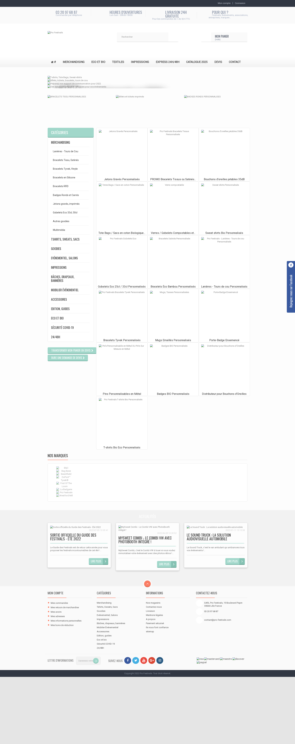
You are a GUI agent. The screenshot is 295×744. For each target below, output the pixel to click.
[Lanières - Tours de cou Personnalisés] (224, 260)
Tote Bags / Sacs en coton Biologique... (122, 233)
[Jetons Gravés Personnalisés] (121, 153)
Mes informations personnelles (66, 620)
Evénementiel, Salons (64, 258)
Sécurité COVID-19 (62, 327)
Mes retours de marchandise (65, 607)
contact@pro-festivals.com (217, 620)
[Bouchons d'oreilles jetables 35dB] (224, 153)
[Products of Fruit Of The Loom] (147, 485)
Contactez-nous (154, 607)
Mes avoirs (56, 612)
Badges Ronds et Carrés (66, 195)
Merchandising (60, 142)
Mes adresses (58, 616)
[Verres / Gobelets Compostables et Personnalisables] (173, 206)
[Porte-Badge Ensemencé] (224, 314)
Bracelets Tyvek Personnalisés (122, 340)
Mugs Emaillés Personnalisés (173, 340)
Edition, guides (60, 308)
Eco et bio (57, 318)
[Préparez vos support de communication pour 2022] (74, 83)
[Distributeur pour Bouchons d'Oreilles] (224, 367)
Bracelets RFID (60, 186)
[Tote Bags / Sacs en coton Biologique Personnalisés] (121, 206)
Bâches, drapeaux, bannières (62, 279)
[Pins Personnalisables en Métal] (121, 367)
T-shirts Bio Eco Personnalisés (121, 447)
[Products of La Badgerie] (147, 489)
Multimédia (59, 230)
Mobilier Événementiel (65, 290)
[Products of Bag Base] (147, 471)
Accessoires (59, 299)
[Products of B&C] (147, 467)
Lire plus (96, 561)
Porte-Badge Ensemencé (224, 340)
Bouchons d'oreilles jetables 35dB (224, 179)
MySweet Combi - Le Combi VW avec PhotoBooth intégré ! (145, 540)
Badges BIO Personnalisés (173, 393)
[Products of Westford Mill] (147, 495)
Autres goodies (61, 221)
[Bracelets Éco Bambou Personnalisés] (173, 260)
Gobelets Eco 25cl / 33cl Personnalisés (122, 286)
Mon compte (55, 593)
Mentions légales (154, 615)
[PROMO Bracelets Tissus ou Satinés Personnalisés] (173, 153)
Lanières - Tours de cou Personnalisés (224, 286)
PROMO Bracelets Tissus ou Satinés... (173, 179)
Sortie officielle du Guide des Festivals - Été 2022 (73, 537)
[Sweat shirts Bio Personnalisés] (224, 206)
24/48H (55, 337)
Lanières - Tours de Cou (65, 151)
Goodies (56, 248)
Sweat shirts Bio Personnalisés (224, 233)
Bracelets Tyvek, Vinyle (65, 168)
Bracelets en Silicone (64, 177)
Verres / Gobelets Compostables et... (173, 233)
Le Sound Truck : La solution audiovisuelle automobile (209, 537)
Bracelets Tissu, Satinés (66, 160)
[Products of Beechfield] (147, 474)
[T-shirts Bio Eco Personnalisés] (121, 421)
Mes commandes (59, 603)
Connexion (240, 3)
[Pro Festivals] (73, 37)
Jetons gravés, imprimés (66, 203)
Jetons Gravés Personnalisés (122, 179)
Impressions (59, 267)
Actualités (147, 516)
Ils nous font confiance (157, 627)
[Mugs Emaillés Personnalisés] (173, 314)
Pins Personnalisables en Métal (122, 393)
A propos (150, 619)
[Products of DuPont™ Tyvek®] (147, 479)
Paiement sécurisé (155, 623)
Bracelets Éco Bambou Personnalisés (173, 286)
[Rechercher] (173, 37)
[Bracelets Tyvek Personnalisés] (121, 314)
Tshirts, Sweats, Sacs (65, 239)
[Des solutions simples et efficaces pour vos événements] (77, 86)
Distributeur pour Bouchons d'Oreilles (224, 393)
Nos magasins (153, 603)
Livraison (150, 611)
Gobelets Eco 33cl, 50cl (65, 212)
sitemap (150, 631)
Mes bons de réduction (62, 625)
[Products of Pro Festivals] (147, 492)
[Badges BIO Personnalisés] (173, 367)
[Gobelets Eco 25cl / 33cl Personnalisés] (121, 260)
